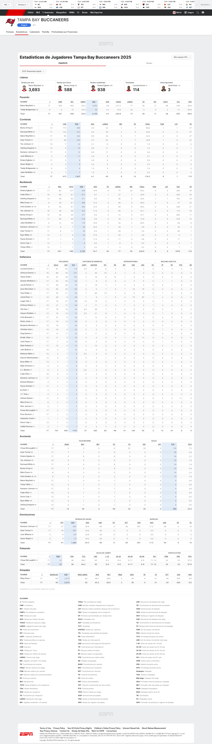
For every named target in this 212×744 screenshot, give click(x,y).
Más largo (82, 575)
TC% (83, 556)
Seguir (24, 25)
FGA (72, 556)
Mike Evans (25, 202)
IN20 (132, 575)
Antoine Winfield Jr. (28, 281)
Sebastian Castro (27, 418)
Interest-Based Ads (131, 728)
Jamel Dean (25, 297)
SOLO (56, 265)
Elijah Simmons (26, 366)
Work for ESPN (98, 731)
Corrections (111, 731)
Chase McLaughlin (27, 410)
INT (155, 102)
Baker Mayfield (26, 105)
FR (172, 265)
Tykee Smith (25, 277)
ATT (61, 523)
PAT (144, 444)
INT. (72, 102)
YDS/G (118, 102)
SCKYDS (94, 265)
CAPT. (165, 102)
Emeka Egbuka (26, 160)
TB (144, 575)
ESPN (15, 12)
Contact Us (65, 731)
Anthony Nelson (26, 305)
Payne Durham (26, 239)
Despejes (54, 575)
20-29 (118, 556)
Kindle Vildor (25, 337)
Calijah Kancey (26, 426)
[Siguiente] (197, 4)
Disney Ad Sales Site (80, 731)
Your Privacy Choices (48, 731)
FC (191, 523)
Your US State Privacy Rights (79, 728)
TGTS (71, 187)
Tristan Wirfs (25, 247)
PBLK (120, 575)
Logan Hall (24, 301)
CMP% (83, 102)
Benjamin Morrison (27, 325)
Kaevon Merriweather (29, 358)
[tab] (63, 63)
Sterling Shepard (27, 148)
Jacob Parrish (25, 285)
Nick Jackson (25, 406)
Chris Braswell (26, 317)
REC (59, 187)
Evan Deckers (26, 414)
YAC (178, 187)
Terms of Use (45, 728)
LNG (142, 265)
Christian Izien (26, 329)
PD (115, 265)
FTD (180, 265)
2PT (159, 444)
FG (129, 444)
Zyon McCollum (26, 289)
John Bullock (25, 349)
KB (191, 265)
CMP (60, 102)
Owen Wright (25, 164)
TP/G (190, 444)
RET (98, 444)
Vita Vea (23, 309)
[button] (198, 12)
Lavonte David (26, 269)
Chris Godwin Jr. (27, 206)
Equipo (149, 63)
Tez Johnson (25, 144)
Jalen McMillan (26, 172)
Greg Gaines (25, 333)
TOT (73, 265)
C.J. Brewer (25, 370)
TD (143, 102)
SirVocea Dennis (27, 273)
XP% (190, 556)
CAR (64, 124)
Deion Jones (25, 321)
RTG (190, 102)
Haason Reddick (27, 313)
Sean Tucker (25, 140)
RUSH (67, 444)
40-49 (141, 556)
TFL (105, 265)
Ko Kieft (23, 390)
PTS (172, 444)
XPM (166, 556)
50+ (154, 556)
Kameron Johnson (27, 152)
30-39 (130, 556)
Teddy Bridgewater (28, 109)
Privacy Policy (59, 728)
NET (108, 575)
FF (162, 265)
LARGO (130, 102)
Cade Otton (25, 194)
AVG (107, 102)
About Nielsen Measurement (154, 728)
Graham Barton (26, 398)
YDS (93, 102)
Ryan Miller (24, 235)
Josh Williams (25, 156)
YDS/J (147, 124)
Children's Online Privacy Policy (107, 728)
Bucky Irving (25, 128)
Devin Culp (24, 243)
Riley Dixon (24, 578)
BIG (120, 124)
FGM (58, 556)
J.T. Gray (24, 394)
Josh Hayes (25, 341)
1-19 (107, 556)
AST (66, 265)
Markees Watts (26, 354)
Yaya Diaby (25, 293)
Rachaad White (26, 132)
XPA (178, 556)
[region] (115, 108)
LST (176, 124)
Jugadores (62, 63)
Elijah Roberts (25, 345)
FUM (162, 124)
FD (191, 124)
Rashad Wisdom (26, 382)
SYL (178, 102)
